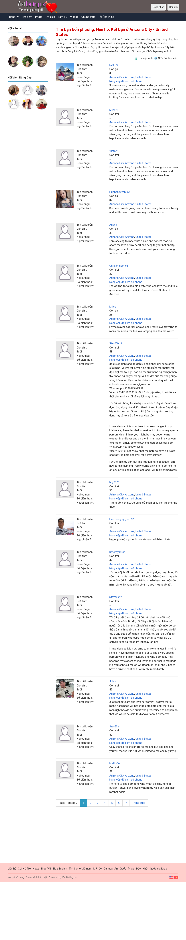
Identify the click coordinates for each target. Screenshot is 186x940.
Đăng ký (14, 16)
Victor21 (114, 151)
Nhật (145, 868)
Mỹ (95, 868)
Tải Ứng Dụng (106, 16)
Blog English (60, 868)
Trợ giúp (50, 16)
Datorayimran (117, 552)
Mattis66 (114, 763)
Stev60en (114, 726)
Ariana (113, 224)
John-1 (113, 681)
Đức (138, 868)
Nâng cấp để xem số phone (125, 81)
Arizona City (116, 77)
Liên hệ (12, 868)
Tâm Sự (62, 16)
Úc (100, 868)
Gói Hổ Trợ (24, 868)
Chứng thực (88, 16)
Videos (74, 16)
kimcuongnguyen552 (121, 519)
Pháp (131, 868)
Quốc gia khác (158, 868)
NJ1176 (113, 65)
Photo (39, 16)
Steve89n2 (115, 597)
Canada (108, 868)
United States (143, 77)
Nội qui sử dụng (16, 877)
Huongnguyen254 (119, 192)
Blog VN (46, 868)
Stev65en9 (115, 343)
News (36, 868)
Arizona (129, 77)
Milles (112, 306)
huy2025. (114, 482)
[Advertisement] (27, 170)
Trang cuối (138, 802)
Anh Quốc (120, 868)
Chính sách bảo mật (36, 877)
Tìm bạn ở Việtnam (80, 868)
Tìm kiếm (26, 16)
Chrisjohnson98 (118, 265)
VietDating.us (69, 877)
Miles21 (113, 110)
